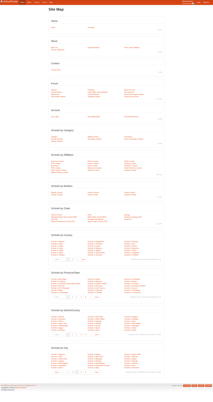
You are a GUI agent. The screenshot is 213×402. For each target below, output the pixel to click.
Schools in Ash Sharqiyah (60, 288)
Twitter (194, 385)
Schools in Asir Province (96, 288)
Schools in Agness (94, 354)
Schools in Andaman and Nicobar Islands (65, 284)
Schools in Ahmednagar (59, 326)
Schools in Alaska (130, 281)
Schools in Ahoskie (131, 363)
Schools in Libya (57, 248)
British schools (93, 161)
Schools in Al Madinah (132, 279)
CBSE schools (129, 161)
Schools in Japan (57, 246)
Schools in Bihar (57, 290)
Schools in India (56, 244)
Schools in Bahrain (57, 241)
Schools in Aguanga (95, 359)
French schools (93, 163)
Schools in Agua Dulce (59, 359)
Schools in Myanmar (131, 248)
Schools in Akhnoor (58, 330)
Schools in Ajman (94, 279)
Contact (37, 2)
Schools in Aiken (57, 368)
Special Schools (57, 141)
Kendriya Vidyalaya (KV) (133, 217)
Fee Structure (129, 92)
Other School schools (58, 170)
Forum (44, 2)
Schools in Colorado (95, 292)
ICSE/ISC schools (130, 166)
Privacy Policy (32, 385)
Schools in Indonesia (95, 244)
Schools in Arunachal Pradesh (135, 286)
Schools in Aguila (130, 359)
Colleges (54, 137)
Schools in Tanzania (95, 255)
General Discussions (131, 97)
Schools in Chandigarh (132, 290)
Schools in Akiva (94, 330)
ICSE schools (93, 166)
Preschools (128, 137)
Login (199, 2)
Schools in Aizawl (94, 326)
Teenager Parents (94, 97)
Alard (89, 215)
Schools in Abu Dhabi (58, 279)
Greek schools (93, 195)
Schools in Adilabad (131, 319)
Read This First (129, 90)
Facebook (187, 385)
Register (206, 2)
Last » (83, 259)
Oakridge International (95, 219)
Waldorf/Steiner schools (59, 172)
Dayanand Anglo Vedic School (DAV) (64, 217)
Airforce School (56, 215)
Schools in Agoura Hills (132, 354)
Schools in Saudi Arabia (96, 253)
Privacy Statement (57, 50)
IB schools (55, 166)
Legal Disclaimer (93, 47)
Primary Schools (57, 139)
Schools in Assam (130, 288)
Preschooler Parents (58, 97)
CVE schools (55, 163)
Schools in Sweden (58, 255)
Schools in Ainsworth (131, 368)
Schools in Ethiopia (131, 241)
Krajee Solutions (20, 387)
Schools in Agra (129, 321)
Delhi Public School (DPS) (97, 217)
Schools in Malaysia (95, 248)
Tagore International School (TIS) (63, 221)
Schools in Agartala (94, 321)
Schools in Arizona (57, 286)
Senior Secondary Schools (133, 139)
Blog (51, 2)
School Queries (56, 92)
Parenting (91, 90)
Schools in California (95, 290)
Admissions (55, 94)
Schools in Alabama (95, 281)
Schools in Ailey (93, 368)
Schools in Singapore (131, 253)
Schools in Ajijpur (57, 328)
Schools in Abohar (57, 317)
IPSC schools (56, 168)
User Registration (94, 117)
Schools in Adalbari (131, 317)
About (29, 2)
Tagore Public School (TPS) (97, 221)
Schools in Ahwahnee (58, 365)
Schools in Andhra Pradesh (97, 284)
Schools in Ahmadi (94, 323)
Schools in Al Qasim (58, 281)
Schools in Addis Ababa (96, 319)
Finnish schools (93, 192)
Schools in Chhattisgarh (59, 292)
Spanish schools (93, 170)
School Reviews (93, 94)
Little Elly (54, 219)
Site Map (91, 27)
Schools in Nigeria (94, 250)
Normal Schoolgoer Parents (134, 94)
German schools (130, 163)
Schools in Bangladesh (96, 241)
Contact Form (56, 70)
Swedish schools (130, 170)
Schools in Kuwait (94, 246)
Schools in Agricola (131, 356)
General (54, 90)
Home (22, 2)
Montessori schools (95, 168)
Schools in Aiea (129, 365)
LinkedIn (201, 385)
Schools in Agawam (58, 354)
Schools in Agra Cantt (59, 323)
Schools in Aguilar (57, 361)
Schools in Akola (130, 330)
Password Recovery (131, 117)
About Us (54, 47)
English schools (56, 192)
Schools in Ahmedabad (132, 323)
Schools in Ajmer (130, 328)
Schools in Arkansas (95, 286)
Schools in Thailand (131, 255)
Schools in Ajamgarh (131, 326)
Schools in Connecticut (132, 292)
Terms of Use (23, 385)
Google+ (208, 385)
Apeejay (127, 215)
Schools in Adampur (58, 319)
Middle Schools (93, 137)
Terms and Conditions (132, 47)
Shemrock (128, 219)
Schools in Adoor (57, 321)
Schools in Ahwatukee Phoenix (99, 365)
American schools (57, 161)
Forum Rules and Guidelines (98, 92)
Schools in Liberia (130, 246)
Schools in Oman (130, 250)
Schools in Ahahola (94, 361)
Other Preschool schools (133, 168)
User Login (55, 117)
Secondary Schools (95, 139)
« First (56, 259)
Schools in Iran (129, 244)
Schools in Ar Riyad (131, 284)
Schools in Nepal (57, 250)
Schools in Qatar (57, 253)
